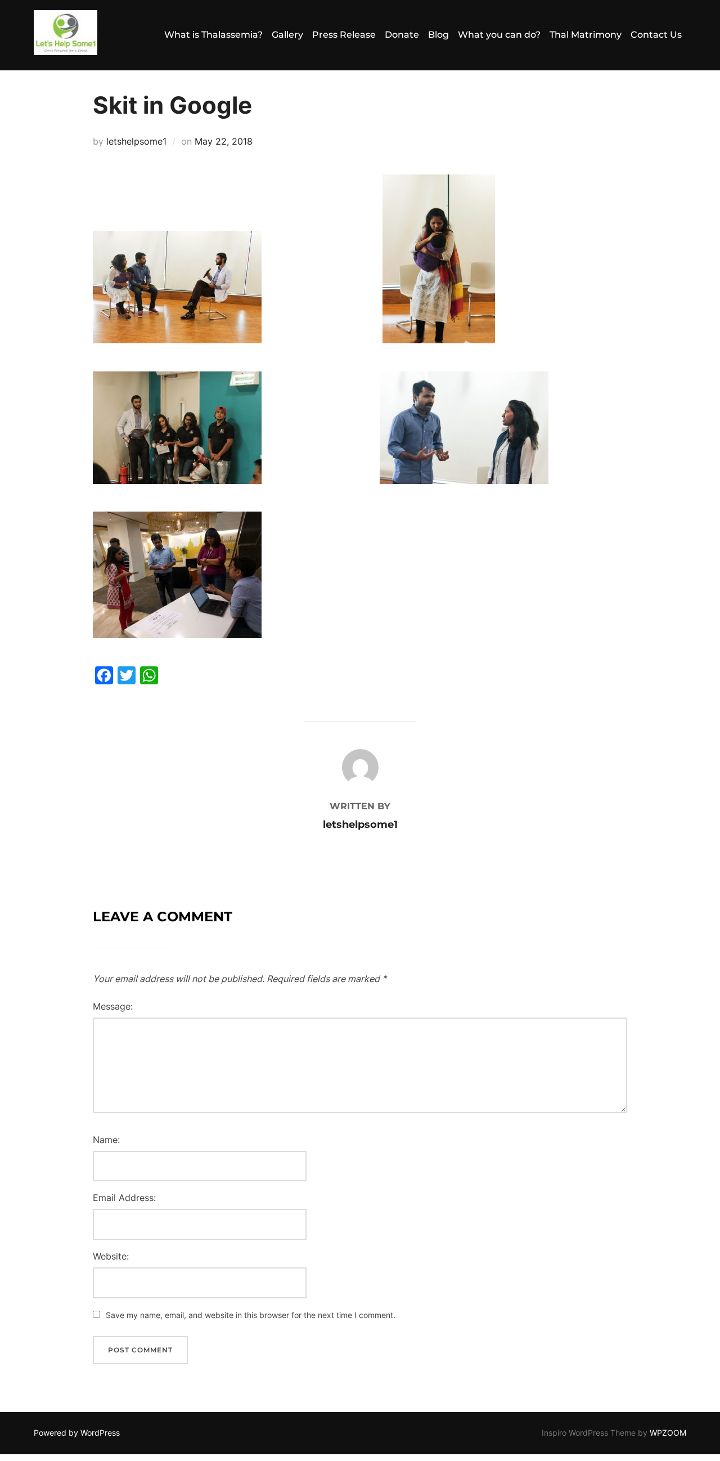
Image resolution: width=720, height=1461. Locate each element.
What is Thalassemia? (213, 34)
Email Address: (124, 1197)
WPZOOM (668, 1432)
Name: (106, 1139)
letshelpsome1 (136, 141)
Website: (111, 1256)
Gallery (287, 34)
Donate (402, 34)
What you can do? (499, 34)
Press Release (344, 34)
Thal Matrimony (586, 34)
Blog (438, 34)
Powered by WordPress (77, 1432)
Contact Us (656, 34)
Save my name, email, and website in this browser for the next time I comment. (250, 1315)
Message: (113, 1006)
